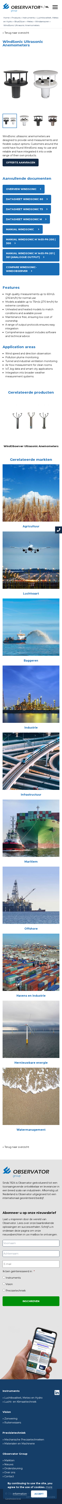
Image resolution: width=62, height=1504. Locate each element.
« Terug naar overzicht (16, 32)
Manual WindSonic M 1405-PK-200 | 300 (30, 241)
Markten (9, 1460)
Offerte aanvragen (20, 162)
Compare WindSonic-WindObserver (21, 269)
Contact (9, 1476)
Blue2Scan (19, 21)
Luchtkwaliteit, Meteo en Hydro (23, 1397)
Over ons (9, 1472)
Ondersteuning (13, 1468)
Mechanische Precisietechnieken (24, 1439)
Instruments (29, 17)
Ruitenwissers (12, 1422)
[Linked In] (57, 1392)
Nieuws (8, 1464)
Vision (9, 1284)
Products (16, 17)
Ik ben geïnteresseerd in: (19, 1271)
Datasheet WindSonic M (24, 219)
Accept (39, 1494)
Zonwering (10, 1418)
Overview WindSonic (21, 189)
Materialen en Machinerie (19, 1443)
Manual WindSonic (20, 229)
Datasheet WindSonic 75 (24, 209)
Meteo (30, 21)
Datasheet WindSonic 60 (24, 199)
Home (6, 17)
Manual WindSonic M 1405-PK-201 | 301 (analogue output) (30, 255)
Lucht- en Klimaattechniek (20, 1401)
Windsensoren (42, 21)
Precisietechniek (16, 1290)
